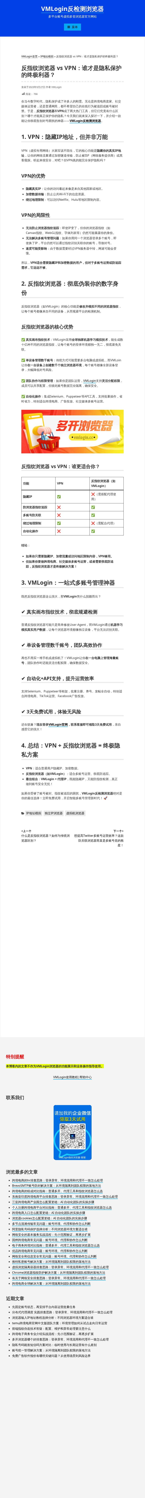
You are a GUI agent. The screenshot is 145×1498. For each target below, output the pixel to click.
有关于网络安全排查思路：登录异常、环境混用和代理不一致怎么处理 (59, 1278)
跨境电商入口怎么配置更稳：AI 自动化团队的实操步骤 (48, 1213)
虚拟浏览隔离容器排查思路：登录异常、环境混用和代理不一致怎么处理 (60, 1267)
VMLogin (56, 87)
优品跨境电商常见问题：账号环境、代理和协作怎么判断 (50, 1251)
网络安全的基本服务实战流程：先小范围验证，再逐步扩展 (51, 1235)
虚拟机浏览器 (75, 813)
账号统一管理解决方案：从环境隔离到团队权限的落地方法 (51, 1350)
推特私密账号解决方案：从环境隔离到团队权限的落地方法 (51, 1262)
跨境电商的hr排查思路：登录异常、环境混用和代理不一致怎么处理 (57, 1180)
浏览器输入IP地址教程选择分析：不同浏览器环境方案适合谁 (52, 1318)
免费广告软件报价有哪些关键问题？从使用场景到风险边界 (51, 1356)
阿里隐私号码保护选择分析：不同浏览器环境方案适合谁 (50, 1229)
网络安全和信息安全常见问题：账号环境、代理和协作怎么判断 (54, 1256)
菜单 (75, 27)
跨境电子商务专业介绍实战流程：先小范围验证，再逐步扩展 (53, 1334)
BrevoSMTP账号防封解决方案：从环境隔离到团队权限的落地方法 (56, 1185)
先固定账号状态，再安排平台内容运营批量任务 (44, 1307)
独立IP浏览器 (54, 813)
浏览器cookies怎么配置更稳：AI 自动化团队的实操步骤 (49, 1218)
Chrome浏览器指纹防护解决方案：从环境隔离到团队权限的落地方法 (58, 1272)
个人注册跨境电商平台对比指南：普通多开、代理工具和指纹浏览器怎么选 (62, 1207)
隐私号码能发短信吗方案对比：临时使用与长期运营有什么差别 (54, 1345)
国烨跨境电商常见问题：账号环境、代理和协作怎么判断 (50, 1240)
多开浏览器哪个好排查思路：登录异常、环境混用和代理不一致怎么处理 (60, 1339)
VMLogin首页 (29, 56)
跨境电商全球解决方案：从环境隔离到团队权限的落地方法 (51, 1283)
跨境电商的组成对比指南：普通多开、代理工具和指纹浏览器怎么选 (57, 1191)
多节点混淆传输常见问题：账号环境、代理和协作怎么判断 (51, 1224)
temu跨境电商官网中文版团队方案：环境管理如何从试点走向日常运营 (59, 1323)
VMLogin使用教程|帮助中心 (72, 1077)
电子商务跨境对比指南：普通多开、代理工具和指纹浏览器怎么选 (56, 1245)
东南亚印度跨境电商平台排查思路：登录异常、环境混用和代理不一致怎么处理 (65, 1196)
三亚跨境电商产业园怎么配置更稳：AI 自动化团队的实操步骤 (53, 1202)
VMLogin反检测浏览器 (72, 9)
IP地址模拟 (46, 56)
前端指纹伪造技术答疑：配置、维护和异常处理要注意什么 (51, 1329)
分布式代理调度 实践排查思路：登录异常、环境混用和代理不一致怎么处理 (62, 1312)
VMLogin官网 (58, 724)
